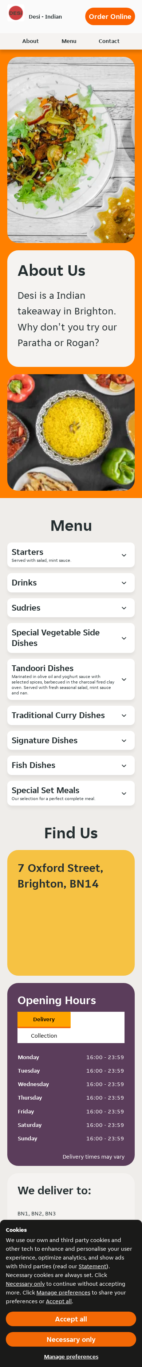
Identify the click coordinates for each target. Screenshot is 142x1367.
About (30, 41)
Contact (109, 41)
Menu (69, 41)
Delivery (44, 1019)
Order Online (110, 16)
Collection (44, 1035)
